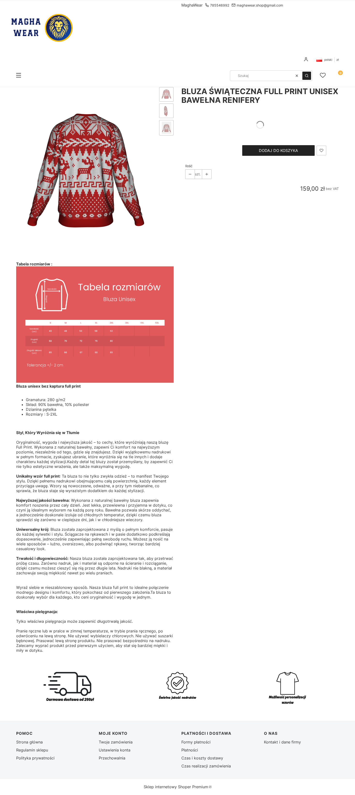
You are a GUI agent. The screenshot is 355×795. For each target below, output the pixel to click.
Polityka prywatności (35, 758)
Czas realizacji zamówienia (206, 766)
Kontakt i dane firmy (282, 742)
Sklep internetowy (176, 786)
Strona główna (29, 742)
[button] (18, 76)
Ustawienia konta (114, 750)
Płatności (189, 750)
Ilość (188, 166)
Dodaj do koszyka (278, 150)
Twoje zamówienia (116, 742)
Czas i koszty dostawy (202, 758)
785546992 (219, 5)
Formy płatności (196, 742)
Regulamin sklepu (32, 750)
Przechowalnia (112, 758)
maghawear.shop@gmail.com (260, 5)
